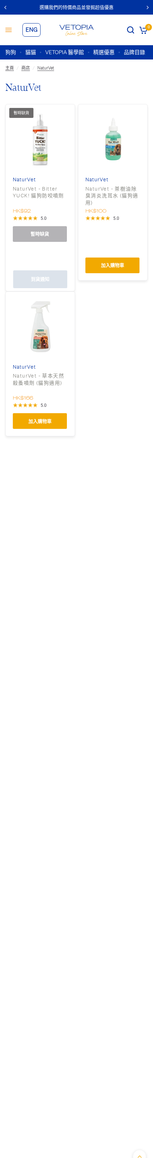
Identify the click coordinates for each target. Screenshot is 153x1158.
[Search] (131, 30)
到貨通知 (40, 279)
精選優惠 (104, 52)
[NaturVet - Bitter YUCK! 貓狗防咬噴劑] (40, 139)
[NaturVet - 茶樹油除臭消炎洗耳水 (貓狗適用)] (113, 139)
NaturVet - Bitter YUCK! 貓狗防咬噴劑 (38, 192)
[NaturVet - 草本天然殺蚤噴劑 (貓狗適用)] (40, 326)
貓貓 (30, 52)
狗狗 (10, 52)
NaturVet (45, 68)
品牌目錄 (134, 52)
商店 (25, 68)
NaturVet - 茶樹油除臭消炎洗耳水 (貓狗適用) (111, 196)
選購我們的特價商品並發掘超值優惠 (76, 7)
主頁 (9, 68)
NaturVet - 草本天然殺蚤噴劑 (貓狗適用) (38, 379)
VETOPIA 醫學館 (64, 52)
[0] (142, 30)
